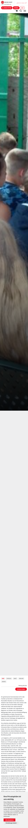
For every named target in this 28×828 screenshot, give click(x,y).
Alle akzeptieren (9, 820)
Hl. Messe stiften (6, 7)
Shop (22, 7)
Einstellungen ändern (11, 823)
